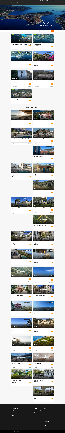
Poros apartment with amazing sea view (17, 363)
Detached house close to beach (38, 380)
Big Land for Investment (15, 277)
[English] (52, 3)
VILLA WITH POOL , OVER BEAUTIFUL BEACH (18, 295)
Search (12, 411)
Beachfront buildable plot (37, 312)
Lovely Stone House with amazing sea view (18, 380)
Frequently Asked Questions (15, 414)
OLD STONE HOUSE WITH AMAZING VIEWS (40, 295)
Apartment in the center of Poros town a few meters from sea (43, 138)
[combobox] (37, 31)
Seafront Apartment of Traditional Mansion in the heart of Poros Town (44, 277)
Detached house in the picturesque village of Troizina (19, 80)
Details (30, 45)
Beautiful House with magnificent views (17, 312)
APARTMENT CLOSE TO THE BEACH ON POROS (18, 242)
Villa (45, 425)
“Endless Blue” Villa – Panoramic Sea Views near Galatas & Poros (21, 138)
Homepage (13, 410)
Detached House (47, 421)
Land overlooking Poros (15, 99)
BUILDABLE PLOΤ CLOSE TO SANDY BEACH (40, 225)
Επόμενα (53, 32)
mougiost (14, 125)
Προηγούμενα (49, 32)
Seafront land (36, 346)
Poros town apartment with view (38, 156)
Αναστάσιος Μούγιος (15, 48)
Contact (13, 415)
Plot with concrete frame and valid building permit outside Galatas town (44, 207)
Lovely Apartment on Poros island (38, 363)
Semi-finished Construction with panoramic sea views (19, 346)
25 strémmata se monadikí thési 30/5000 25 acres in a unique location (22, 44)
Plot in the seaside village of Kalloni (39, 44)
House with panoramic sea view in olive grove (18, 207)
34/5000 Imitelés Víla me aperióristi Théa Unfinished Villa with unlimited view (44, 80)
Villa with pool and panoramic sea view (17, 174)
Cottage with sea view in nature (38, 174)
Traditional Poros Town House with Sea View (40, 242)
